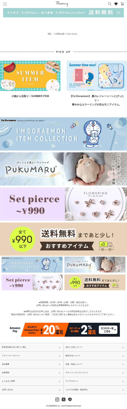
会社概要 (5, 364)
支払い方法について (74, 347)
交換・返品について (74, 364)
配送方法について (73, 356)
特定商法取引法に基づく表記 (14, 347)
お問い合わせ (7, 390)
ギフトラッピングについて (77, 372)
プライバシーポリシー (11, 356)
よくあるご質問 (8, 381)
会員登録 (5, 372)
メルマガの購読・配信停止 (77, 390)
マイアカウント (72, 381)
